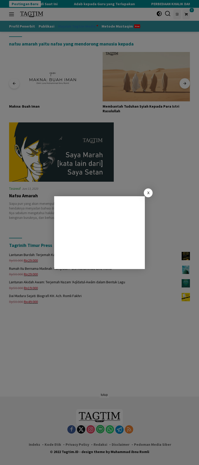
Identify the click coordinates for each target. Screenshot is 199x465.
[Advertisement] (99, 232)
